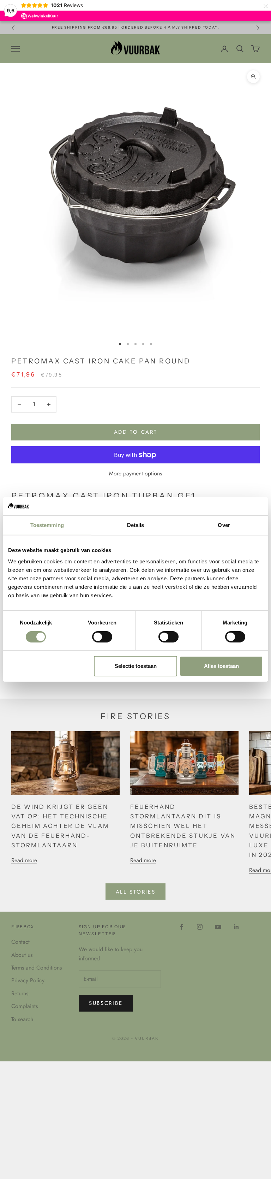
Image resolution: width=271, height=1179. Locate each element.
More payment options (135, 473)
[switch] (102, 636)
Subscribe (105, 1003)
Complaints (24, 1006)
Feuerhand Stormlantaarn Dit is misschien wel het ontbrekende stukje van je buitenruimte (182, 826)
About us (21, 955)
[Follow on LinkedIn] (236, 926)
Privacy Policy (27, 980)
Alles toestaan (221, 666)
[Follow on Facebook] (181, 926)
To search (22, 1019)
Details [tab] (135, 525)
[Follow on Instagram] (199, 926)
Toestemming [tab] (47, 525)
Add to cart (135, 432)
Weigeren (49, 666)
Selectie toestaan (136, 666)
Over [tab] (224, 525)
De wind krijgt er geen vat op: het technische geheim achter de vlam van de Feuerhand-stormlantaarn (60, 826)
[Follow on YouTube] (218, 926)
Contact (20, 942)
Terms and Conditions (36, 968)
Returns (19, 993)
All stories (136, 892)
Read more (24, 860)
